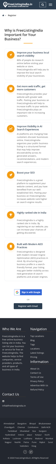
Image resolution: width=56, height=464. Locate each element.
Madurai (39, 438)
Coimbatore (33, 427)
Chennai (21, 427)
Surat (50, 442)
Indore (21, 434)
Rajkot (42, 442)
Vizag (34, 446)
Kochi (47, 434)
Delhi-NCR (45, 427)
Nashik (17, 442)
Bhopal (32, 423)
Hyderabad (10, 434)
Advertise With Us (39, 385)
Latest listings (37, 352)
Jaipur (29, 434)
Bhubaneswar (45, 423)
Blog (32, 340)
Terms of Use (36, 377)
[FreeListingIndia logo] (17, 4)
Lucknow (17, 438)
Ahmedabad (9, 423)
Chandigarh (9, 427)
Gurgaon (43, 431)
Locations (35, 348)
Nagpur (8, 442)
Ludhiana (28, 438)
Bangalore (21, 423)
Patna (26, 442)
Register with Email (28, 306)
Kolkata (6, 438)
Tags (32, 344)
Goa (34, 431)
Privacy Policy (37, 381)
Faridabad (12, 431)
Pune (34, 442)
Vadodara (24, 446)
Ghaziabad (24, 431)
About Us (34, 368)
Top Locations (37, 336)
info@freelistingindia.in (14, 405)
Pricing (33, 357)
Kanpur (38, 434)
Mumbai (49, 438)
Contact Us (35, 372)
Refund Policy (37, 389)
